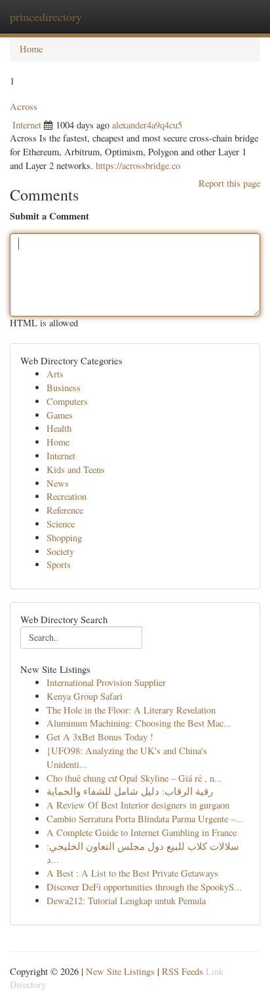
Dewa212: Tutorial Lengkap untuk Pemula (126, 900)
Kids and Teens (76, 469)
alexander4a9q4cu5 (147, 125)
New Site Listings (120, 971)
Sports (59, 564)
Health (59, 428)
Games (60, 415)
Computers (67, 401)
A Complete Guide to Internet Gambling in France (142, 832)
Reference (65, 510)
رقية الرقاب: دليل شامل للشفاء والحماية (130, 791)
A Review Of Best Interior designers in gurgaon (138, 805)
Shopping (64, 537)
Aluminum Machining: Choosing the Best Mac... (139, 723)
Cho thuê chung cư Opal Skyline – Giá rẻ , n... (134, 778)
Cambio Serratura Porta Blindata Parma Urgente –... (145, 818)
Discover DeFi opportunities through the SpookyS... (144, 887)
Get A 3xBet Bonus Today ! (100, 737)
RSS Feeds (182, 971)
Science (61, 524)
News (58, 483)
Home (31, 49)
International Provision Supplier (106, 682)
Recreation (67, 496)
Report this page (229, 183)
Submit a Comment (49, 216)
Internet (26, 125)
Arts (55, 374)
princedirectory (46, 16)
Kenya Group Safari (85, 696)
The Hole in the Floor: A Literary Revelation (131, 710)
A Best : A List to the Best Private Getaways (132, 873)
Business (64, 387)
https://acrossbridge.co (138, 165)
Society (60, 551)
